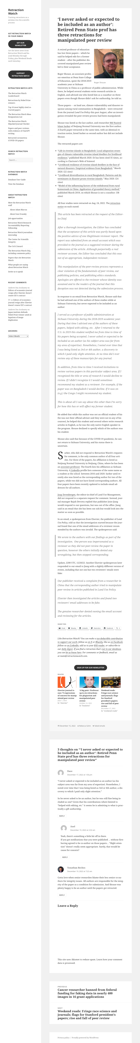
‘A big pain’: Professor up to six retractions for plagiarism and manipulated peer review (89, 695)
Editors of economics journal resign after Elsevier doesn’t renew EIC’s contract (20, 293)
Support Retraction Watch (20, 74)
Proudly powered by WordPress (85, 1037)
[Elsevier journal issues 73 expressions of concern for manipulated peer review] (67, 682)
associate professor (70, 466)
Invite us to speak (15, 271)
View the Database (16, 184)
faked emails (99, 726)
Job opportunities (15, 218)
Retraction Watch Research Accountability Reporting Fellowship (19, 225)
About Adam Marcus (18, 209)
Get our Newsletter (20, 44)
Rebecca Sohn (85, 726)
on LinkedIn (73, 645)
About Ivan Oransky (18, 214)
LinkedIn (75, 470)
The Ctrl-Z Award (15, 246)
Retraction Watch (16, 11)
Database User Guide (17, 179)
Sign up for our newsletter (90, 667)
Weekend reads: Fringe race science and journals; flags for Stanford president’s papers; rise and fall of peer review (110, 698)
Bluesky (99, 642)
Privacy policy (63, 1037)
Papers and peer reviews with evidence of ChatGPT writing (19, 131)
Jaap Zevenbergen (66, 494)
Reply (62, 816)
